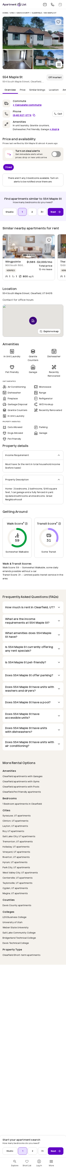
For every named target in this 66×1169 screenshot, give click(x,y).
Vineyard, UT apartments (16, 851)
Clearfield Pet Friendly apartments (22, 791)
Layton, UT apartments (15, 826)
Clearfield (37, 13)
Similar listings (37, 90)
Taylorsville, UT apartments (18, 883)
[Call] (52, 4)
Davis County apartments (17, 905)
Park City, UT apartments (16, 867)
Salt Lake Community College (19, 932)
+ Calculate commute (27, 105)
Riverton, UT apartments (16, 857)
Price (23, 90)
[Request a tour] (60, 4)
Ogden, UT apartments (15, 888)
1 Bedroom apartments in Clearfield (22, 803)
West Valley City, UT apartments (20, 872)
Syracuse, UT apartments (17, 815)
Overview (10, 90)
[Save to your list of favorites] (58, 22)
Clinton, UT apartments (15, 820)
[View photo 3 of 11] (48, 59)
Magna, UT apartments (15, 893)
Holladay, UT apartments (16, 846)
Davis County (23, 13)
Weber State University (16, 927)
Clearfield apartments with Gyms (21, 781)
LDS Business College (15, 917)
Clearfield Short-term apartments (21, 955)
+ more (54, 129)
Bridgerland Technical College (19, 937)
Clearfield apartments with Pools (21, 786)
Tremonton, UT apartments (18, 841)
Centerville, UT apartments (18, 877)
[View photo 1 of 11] (33, 33)
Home (5, 13)
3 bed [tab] (8, 167)
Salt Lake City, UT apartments (19, 836)
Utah (12, 13)
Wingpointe (13, 261)
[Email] (45, 4)
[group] (29, 246)
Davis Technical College (16, 943)
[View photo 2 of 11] (18, 59)
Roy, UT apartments (13, 831)
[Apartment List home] (14, 4)
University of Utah (12, 922)
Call (60, 113)
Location (54, 90)
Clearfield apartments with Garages (23, 776)
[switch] (33, 154)
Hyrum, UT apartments (15, 862)
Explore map (51, 331)
